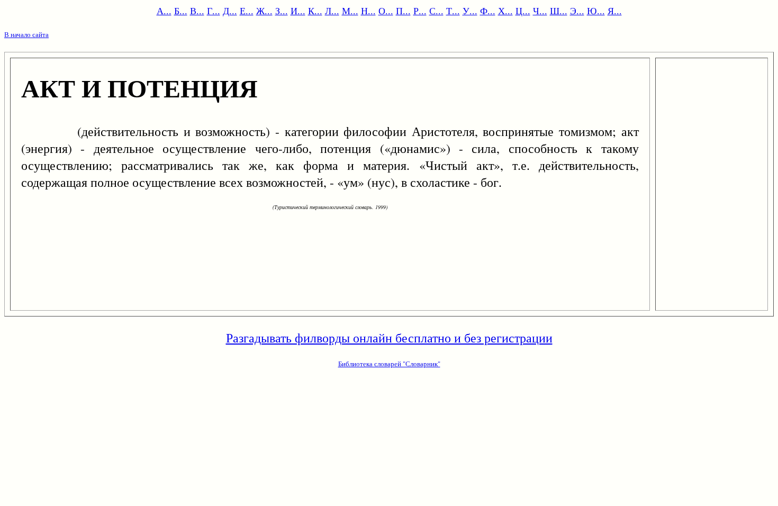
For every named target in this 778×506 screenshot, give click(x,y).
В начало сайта (26, 34)
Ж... (264, 10)
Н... (368, 10)
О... (385, 10)
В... (197, 10)
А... (164, 10)
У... (470, 10)
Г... (213, 10)
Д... (230, 10)
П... (403, 10)
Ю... (596, 10)
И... (298, 10)
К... (315, 10)
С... (436, 10)
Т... (453, 10)
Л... (332, 10)
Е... (247, 10)
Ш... (558, 10)
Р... (420, 10)
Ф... (487, 10)
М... (350, 10)
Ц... (522, 10)
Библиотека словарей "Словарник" (389, 363)
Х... (505, 10)
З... (281, 10)
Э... (577, 10)
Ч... (540, 10)
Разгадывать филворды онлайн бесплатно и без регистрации (389, 337)
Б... (180, 10)
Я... (615, 10)
